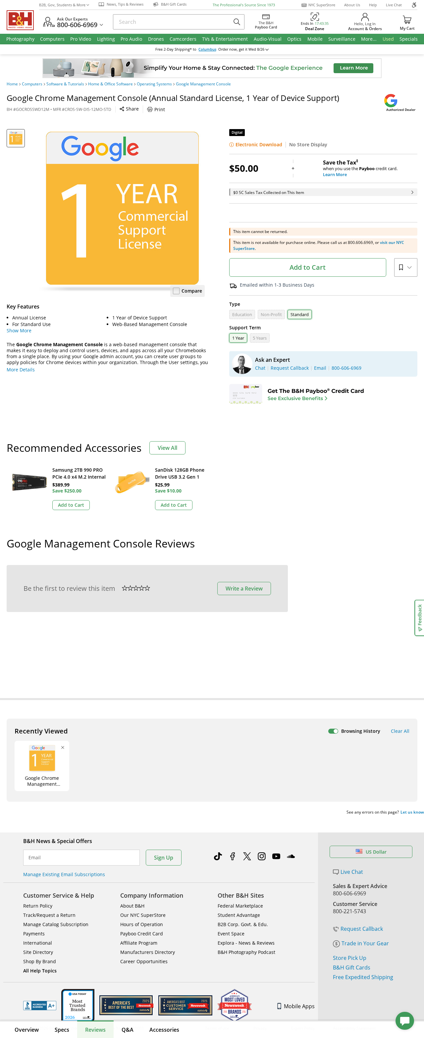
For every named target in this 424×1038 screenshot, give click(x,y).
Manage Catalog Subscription (55, 924)
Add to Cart (308, 267)
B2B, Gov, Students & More (62, 4)
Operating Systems (154, 84)
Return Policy (37, 906)
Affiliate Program (138, 943)
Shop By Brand (39, 961)
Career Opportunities (144, 961)
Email (34, 857)
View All (167, 447)
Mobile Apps (299, 1006)
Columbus (207, 49)
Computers (32, 84)
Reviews (95, 1029)
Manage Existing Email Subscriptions (64, 874)
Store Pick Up (349, 958)
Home (12, 84)
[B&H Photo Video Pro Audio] (23, 20)
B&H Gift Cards (351, 967)
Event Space (231, 933)
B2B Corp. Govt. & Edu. (243, 924)
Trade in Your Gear (365, 943)
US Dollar (376, 852)
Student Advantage (239, 915)
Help (373, 4)
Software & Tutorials (65, 84)
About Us (352, 4)
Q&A (127, 1029)
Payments (34, 933)
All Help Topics (40, 970)
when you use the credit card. (360, 168)
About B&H (132, 906)
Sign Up (163, 857)
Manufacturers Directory (147, 952)
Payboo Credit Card (141, 933)
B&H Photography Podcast (246, 952)
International (37, 943)
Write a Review (244, 588)
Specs (62, 1029)
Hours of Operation (141, 924)
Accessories (164, 1029)
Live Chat (394, 4)
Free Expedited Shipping (363, 977)
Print (159, 109)
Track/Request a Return (49, 915)
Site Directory (38, 952)
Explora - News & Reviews (246, 943)
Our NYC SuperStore (143, 915)
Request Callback (362, 928)
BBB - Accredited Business (39, 1006)
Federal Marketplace (240, 906)
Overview (27, 1029)
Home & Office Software (110, 84)
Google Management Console (203, 84)
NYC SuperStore (321, 4)
